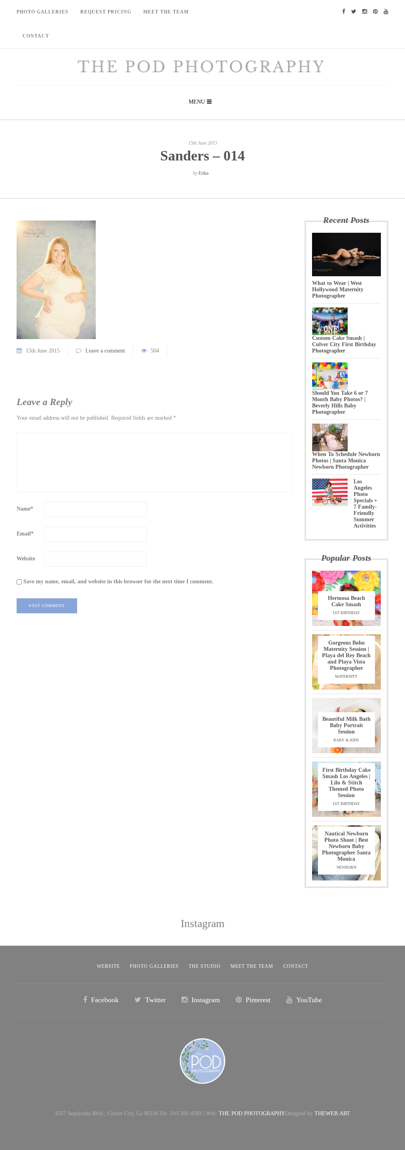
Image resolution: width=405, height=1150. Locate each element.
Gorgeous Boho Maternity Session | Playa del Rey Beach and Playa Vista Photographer (346, 655)
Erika (203, 173)
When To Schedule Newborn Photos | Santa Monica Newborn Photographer (346, 460)
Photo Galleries (42, 12)
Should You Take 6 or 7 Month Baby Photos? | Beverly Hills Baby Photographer (340, 402)
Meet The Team (166, 12)
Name (25, 509)
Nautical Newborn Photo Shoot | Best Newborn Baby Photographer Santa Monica (346, 846)
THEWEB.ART (332, 1113)
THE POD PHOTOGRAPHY (252, 1113)
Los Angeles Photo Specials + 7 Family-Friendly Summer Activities (365, 504)
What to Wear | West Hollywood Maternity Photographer (337, 289)
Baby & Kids (346, 740)
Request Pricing (105, 12)
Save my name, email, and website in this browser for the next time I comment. (118, 581)
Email (25, 534)
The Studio (205, 966)
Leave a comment (105, 351)
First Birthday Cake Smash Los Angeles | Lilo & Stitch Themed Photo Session (346, 782)
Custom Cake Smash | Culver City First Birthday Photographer (344, 344)
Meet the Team (252, 966)
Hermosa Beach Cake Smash (346, 601)
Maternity (346, 676)
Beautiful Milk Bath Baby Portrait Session (346, 725)
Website (26, 559)
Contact (36, 36)
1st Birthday (346, 613)
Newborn (346, 867)
